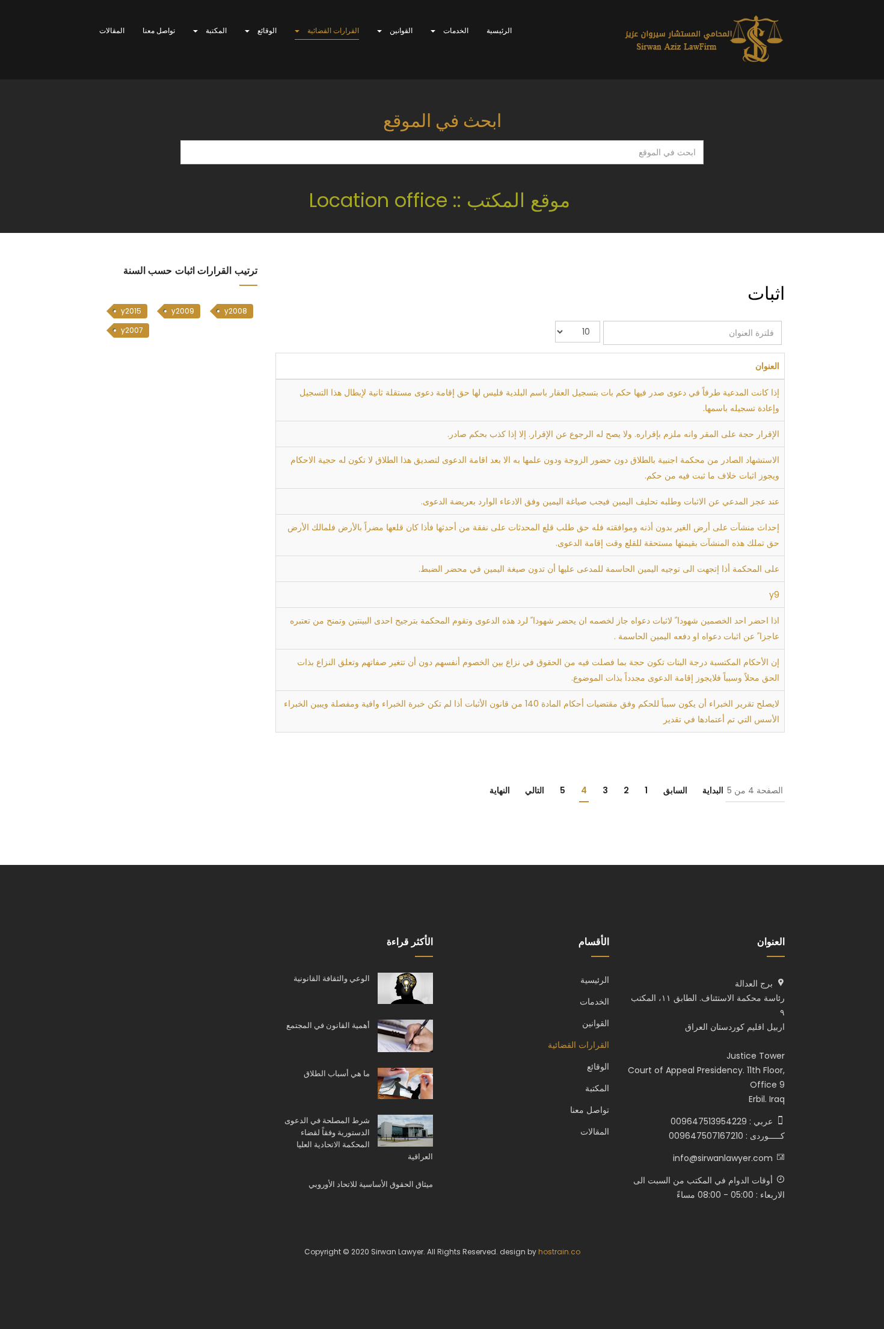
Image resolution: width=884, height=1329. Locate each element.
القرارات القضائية (332, 30)
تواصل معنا (159, 30)
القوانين (400, 30)
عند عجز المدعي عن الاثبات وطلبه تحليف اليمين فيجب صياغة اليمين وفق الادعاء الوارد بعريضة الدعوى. (600, 501)
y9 (774, 595)
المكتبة (215, 30)
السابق (675, 790)
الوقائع (266, 30)
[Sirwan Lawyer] (704, 40)
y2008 (235, 311)
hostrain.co (559, 1252)
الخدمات (454, 30)
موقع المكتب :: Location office (442, 200)
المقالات (111, 30)
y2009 (182, 311)
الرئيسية (499, 30)
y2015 (131, 311)
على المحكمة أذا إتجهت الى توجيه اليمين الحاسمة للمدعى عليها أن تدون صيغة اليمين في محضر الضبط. (599, 569)
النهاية (500, 790)
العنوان (767, 366)
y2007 (132, 330)
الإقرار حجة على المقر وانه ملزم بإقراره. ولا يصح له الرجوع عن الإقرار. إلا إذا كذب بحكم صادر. (613, 434)
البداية (712, 790)
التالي (534, 790)
